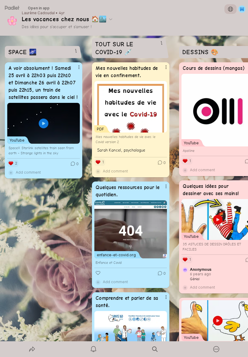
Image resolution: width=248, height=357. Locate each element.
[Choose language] (230, 9)
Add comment (28, 172)
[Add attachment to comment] (11, 172)
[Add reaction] (98, 273)
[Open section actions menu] (76, 50)
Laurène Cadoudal (38, 13)
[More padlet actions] (216, 349)
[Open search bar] (155, 349)
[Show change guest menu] (242, 9)
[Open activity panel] (93, 349)
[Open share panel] (32, 349)
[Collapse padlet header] (111, 19)
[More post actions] (75, 69)
